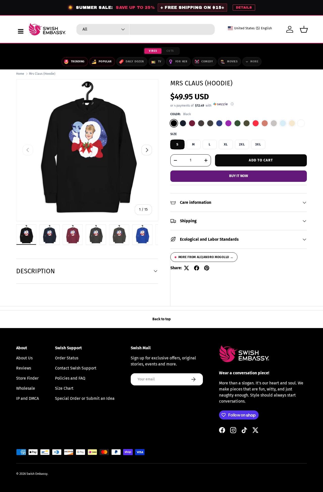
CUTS (170, 51)
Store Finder (27, 378)
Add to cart (261, 160)
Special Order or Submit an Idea (85, 398)
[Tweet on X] (186, 268)
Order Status (66, 358)
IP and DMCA (27, 398)
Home (20, 74)
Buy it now (238, 176)
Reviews (23, 368)
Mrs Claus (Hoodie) (42, 74)
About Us (24, 358)
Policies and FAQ (70, 378)
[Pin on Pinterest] (207, 268)
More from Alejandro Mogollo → (205, 257)
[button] (303, 29)
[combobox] (145, 29)
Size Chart (64, 388)
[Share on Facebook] (197, 268)
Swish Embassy (36, 474)
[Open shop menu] (20, 31)
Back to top (161, 319)
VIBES (153, 51)
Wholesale (25, 388)
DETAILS (244, 7)
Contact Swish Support (75, 368)
